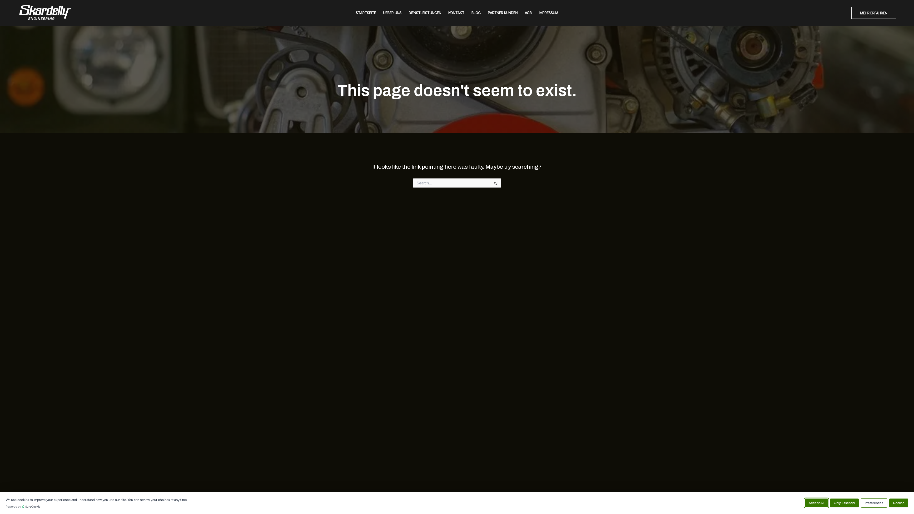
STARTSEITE (366, 12)
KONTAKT (456, 12)
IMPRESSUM (548, 12)
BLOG (476, 12)
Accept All (816, 503)
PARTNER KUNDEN (503, 12)
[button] (873, 13)
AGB (528, 12)
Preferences (874, 503)
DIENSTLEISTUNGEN (425, 12)
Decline (898, 503)
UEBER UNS (392, 12)
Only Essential (844, 503)
